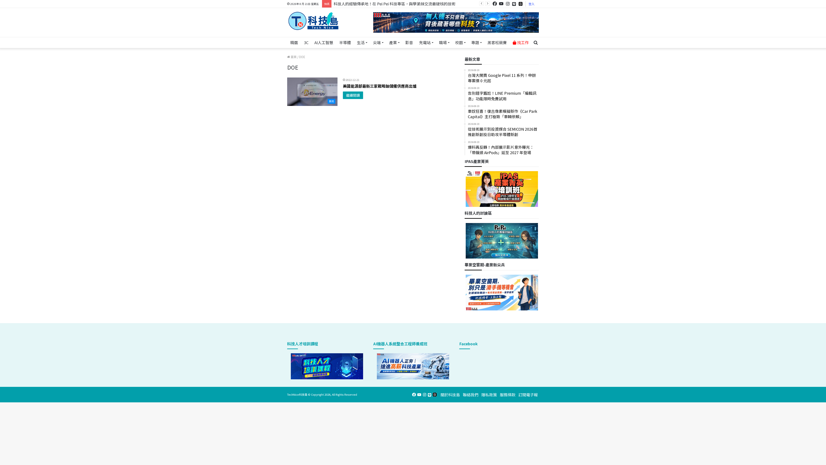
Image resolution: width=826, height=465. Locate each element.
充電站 (425, 42)
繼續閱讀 (353, 95)
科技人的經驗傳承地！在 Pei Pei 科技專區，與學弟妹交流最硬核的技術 (394, 3)
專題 (475, 42)
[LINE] (514, 4)
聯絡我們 (470, 394)
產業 (393, 42)
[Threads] (520, 4)
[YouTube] (501, 4)
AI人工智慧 (323, 42)
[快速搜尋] (535, 42)
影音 (409, 42)
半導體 (345, 42)
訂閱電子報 (528, 394)
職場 (443, 42)
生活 (361, 42)
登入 (532, 4)
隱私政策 (489, 394)
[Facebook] (495, 4)
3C (306, 42)
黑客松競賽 (497, 42)
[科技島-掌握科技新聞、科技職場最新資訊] (313, 21)
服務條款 (507, 394)
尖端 (377, 42)
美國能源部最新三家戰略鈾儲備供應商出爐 (379, 86)
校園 (459, 42)
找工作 (522, 42)
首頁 (293, 57)
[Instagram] (507, 4)
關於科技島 (450, 394)
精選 (294, 42)
